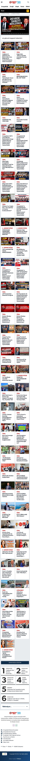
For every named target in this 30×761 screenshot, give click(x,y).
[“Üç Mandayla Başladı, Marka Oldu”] (8, 450)
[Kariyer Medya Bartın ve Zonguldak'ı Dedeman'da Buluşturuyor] (8, 308)
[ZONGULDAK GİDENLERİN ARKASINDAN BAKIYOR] (8, 222)
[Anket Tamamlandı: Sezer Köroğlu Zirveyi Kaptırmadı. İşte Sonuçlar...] (8, 68)
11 (20, 33)
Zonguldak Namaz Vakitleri (10, 733)
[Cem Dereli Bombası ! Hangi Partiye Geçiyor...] (22, 524)
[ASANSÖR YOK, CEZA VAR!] (8, 112)
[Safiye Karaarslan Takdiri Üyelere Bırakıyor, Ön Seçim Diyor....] (22, 544)
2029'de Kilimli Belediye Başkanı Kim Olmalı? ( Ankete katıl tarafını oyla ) (22, 496)
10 (18, 33)
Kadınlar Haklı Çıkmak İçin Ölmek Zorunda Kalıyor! (22, 231)
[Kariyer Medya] (15, 2)
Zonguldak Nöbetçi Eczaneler (10, 730)
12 (22, 33)
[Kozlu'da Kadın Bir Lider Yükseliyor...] (22, 563)
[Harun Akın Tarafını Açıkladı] (22, 112)
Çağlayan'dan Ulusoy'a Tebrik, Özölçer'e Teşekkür (16, 699)
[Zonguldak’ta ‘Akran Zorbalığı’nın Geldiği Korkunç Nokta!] (8, 644)
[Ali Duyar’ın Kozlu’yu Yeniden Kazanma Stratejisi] (22, 450)
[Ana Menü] (1, 2)
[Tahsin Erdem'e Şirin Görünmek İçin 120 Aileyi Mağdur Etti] (22, 603)
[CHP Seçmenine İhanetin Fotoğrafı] (8, 286)
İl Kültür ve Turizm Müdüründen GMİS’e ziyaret (11, 681)
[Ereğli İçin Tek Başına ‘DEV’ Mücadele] (8, 506)
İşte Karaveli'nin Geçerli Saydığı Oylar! (21, 361)
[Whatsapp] (16, 725)
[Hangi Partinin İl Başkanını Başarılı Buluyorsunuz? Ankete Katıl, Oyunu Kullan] (22, 329)
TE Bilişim (19, 758)
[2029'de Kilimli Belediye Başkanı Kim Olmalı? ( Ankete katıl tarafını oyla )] (22, 485)
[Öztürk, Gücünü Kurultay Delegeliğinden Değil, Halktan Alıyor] (8, 406)
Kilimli (27, 6)
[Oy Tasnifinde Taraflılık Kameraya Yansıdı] (8, 369)
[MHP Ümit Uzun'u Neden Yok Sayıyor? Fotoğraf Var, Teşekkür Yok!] (8, 387)
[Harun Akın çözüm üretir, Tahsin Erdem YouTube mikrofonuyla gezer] (8, 603)
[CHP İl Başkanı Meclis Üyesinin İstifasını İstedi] (8, 351)
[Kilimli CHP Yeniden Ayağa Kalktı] (8, 468)
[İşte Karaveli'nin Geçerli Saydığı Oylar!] (22, 351)
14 (26, 33)
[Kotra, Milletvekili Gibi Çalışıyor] (22, 506)
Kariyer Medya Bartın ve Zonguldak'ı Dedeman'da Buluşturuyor (6, 319)
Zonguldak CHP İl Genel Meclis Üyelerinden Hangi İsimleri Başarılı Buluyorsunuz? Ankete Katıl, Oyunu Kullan (7, 140)
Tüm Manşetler (7, 738)
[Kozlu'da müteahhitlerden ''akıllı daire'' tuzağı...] (8, 584)
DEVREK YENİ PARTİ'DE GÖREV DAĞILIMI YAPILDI (25, 681)
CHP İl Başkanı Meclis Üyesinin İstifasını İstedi (6, 361)
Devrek (24, 677)
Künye (4, 746)
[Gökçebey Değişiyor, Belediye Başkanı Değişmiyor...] (22, 584)
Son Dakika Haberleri (8, 740)
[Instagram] (13, 725)
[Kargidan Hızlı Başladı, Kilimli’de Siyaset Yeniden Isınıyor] (22, 624)
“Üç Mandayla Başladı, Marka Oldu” (6, 459)
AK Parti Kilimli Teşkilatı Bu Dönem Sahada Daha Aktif (22, 477)
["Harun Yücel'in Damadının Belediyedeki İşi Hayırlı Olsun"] (22, 406)
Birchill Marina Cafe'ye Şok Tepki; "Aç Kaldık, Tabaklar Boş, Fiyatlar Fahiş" (22, 252)
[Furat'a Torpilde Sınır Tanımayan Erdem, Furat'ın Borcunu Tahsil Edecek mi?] (8, 563)
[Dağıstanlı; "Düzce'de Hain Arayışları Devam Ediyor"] (22, 46)
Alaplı (17, 6)
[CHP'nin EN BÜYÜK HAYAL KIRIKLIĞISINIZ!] (8, 241)
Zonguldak (4, 6)
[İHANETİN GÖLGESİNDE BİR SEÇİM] (22, 369)
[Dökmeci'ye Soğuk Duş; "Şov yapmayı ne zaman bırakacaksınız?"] (8, 198)
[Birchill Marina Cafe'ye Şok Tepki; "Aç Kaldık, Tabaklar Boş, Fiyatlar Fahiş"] (22, 241)
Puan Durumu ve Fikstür (9, 737)
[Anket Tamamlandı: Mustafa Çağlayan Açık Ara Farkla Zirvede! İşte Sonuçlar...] (8, 89)
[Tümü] (27, 706)
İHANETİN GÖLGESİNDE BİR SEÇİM (21, 379)
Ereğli (11, 6)
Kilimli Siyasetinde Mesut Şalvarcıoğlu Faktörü (7, 495)
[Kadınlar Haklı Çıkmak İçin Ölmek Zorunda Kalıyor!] (22, 222)
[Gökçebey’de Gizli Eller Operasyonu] (8, 544)
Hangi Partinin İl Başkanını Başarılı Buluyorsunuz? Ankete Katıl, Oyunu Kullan (22, 340)
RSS (5, 754)
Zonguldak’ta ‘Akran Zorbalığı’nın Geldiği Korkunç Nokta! (7, 654)
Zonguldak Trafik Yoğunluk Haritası (11, 735)
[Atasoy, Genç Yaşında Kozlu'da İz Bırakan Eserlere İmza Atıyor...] (8, 524)
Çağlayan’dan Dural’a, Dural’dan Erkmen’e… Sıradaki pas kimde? (10, 672)
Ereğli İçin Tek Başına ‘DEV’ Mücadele (6, 516)
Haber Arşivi (6, 742)
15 (28, 33)
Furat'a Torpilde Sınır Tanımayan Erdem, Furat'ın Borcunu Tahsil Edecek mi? (7, 574)
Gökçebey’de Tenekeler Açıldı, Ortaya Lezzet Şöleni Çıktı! (16, 690)
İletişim (9, 746)
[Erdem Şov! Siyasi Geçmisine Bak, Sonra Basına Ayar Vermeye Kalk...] (22, 387)
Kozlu (22, 6)
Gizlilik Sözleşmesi (18, 746)
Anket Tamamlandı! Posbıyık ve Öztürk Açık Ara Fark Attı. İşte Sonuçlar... (22, 100)
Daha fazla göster (15, 662)
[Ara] (28, 2)
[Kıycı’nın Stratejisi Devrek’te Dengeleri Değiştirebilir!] (8, 427)
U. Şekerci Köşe (5, 13)
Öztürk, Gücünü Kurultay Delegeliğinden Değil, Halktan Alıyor (6, 417)
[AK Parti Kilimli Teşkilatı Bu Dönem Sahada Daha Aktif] (22, 468)
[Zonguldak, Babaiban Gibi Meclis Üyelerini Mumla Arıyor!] (8, 624)
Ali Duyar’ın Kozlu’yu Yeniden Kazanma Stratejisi (22, 459)
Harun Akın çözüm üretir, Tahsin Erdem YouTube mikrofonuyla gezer (7, 614)
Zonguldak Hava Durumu (9, 731)
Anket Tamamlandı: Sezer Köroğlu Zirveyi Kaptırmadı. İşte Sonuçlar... (7, 79)
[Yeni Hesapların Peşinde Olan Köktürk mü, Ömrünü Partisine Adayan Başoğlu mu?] (22, 427)
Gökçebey (9, 687)
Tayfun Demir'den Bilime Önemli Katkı (24, 672)
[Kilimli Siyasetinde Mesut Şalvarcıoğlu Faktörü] (8, 485)
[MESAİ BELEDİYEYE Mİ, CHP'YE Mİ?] (22, 68)
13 (24, 33)
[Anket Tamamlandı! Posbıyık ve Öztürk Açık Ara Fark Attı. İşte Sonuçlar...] (22, 89)
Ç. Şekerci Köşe (15, 13)
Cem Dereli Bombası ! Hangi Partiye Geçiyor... (22, 534)
